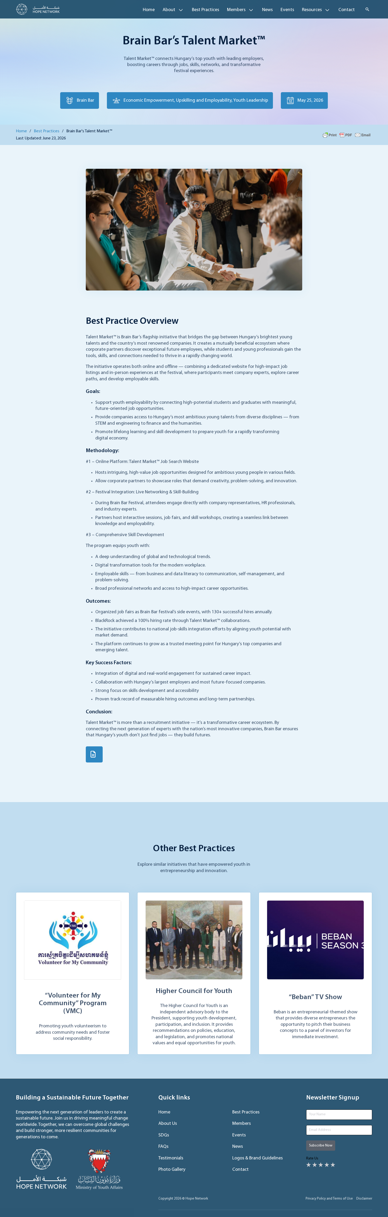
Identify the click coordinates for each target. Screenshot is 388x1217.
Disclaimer (364, 1198)
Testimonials (170, 1158)
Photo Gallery (171, 1169)
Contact (346, 10)
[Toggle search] (367, 9)
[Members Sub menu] (251, 10)
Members (241, 1123)
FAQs (163, 1146)
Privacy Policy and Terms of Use (329, 1198)
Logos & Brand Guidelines (257, 1158)
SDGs (163, 1135)
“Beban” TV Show (315, 997)
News (267, 10)
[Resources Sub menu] (327, 10)
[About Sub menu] (181, 10)
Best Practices (205, 10)
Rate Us (312, 1158)
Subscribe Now (320, 1146)
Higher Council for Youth (194, 991)
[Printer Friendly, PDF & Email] (346, 135)
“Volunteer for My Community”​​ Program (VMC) (73, 1003)
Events (287, 10)
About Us (167, 1123)
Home (149, 10)
